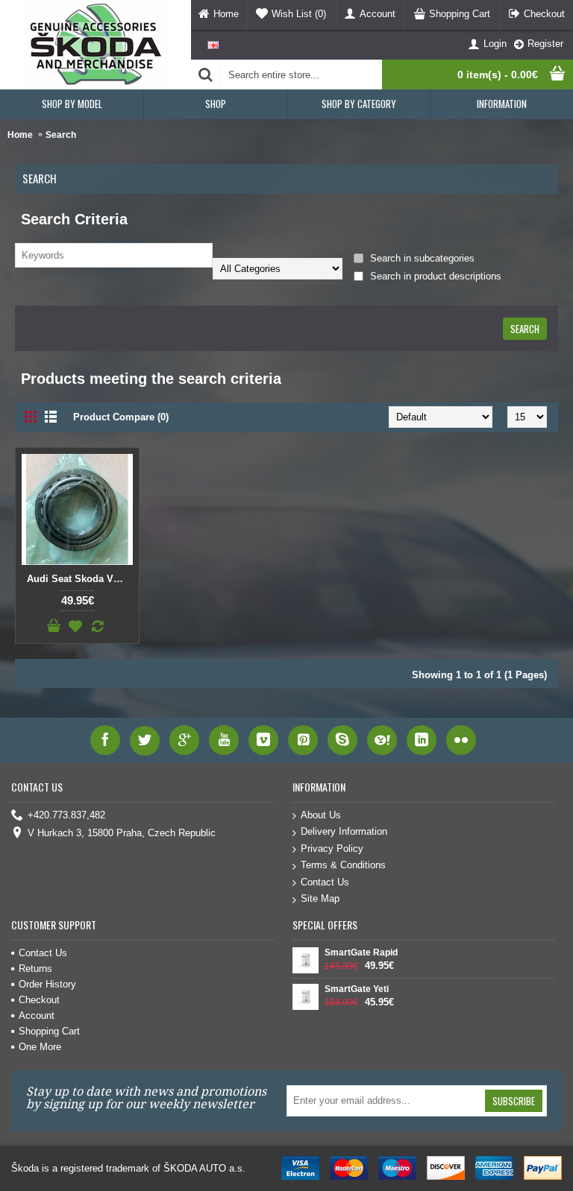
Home (20, 135)
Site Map (320, 898)
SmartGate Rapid (361, 952)
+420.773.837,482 (66, 815)
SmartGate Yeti (357, 989)
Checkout (39, 999)
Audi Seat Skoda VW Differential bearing (80, 578)
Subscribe (513, 1100)
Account (36, 1015)
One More (40, 1046)
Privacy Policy (332, 848)
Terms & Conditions (343, 865)
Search (61, 135)
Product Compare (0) (121, 417)
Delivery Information (344, 831)
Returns (35, 968)
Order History (47, 984)
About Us (321, 815)
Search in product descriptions (434, 276)
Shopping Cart (49, 1031)
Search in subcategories (421, 258)
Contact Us (325, 882)
